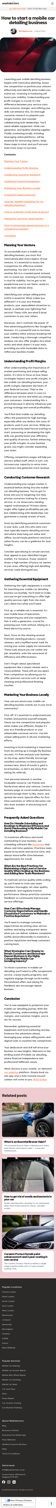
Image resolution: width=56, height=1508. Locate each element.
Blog (4, 1426)
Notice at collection (13, 1504)
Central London (9, 1292)
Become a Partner (10, 1430)
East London (7, 1306)
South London (8, 1301)
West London (8, 1310)
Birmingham (7, 1329)
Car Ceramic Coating (11, 1403)
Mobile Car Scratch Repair (14, 1370)
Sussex (5, 1343)
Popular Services (11, 1361)
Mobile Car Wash (9, 1384)
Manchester (7, 1315)
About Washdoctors (13, 1421)
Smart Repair (8, 1398)
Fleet (4, 1394)
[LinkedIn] (14, 1482)
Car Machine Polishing (12, 1408)
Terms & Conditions (11, 1454)
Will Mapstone (25, 31)
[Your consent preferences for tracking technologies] (51, 1503)
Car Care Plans (8, 1389)
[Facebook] (3, 1482)
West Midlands (8, 1348)
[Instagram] (8, 1482)
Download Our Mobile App (14, 1435)
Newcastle (7, 1324)
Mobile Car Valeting (11, 1366)
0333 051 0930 (19, 9)
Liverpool (6, 1320)
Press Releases (9, 1440)
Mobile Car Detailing (11, 1380)
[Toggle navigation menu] (52, 3)
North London (8, 1297)
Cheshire (6, 1334)
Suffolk (5, 1338)
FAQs (4, 1449)
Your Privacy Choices (21, 1500)
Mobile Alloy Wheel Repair (14, 1375)
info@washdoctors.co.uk (13, 1470)
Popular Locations (12, 1287)
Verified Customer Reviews (14, 1444)
